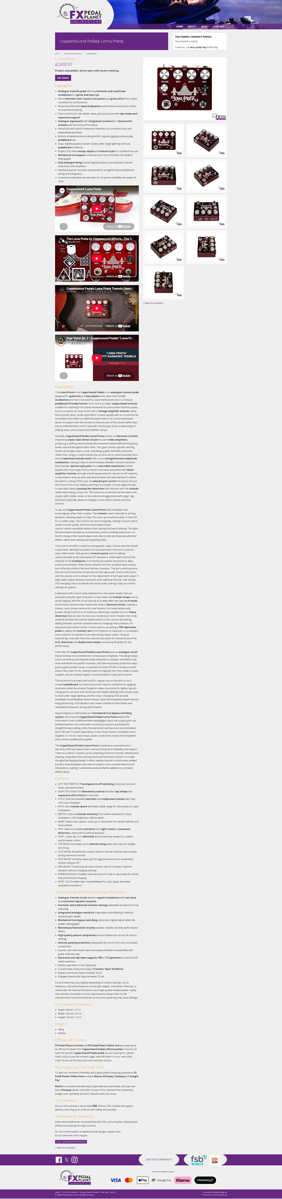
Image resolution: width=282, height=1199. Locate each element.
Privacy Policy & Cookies (89, 1192)
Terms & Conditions (70, 1192)
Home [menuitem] (179, 26)
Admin (112, 1192)
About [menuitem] (192, 26)
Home (57, 1192)
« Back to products (65, 1147)
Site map (104, 1192)
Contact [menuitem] (218, 26)
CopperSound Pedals (73, 54)
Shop (57, 54)
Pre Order (63, 77)
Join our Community (159, 1159)
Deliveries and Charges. (75, 1135)
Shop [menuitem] (204, 26)
